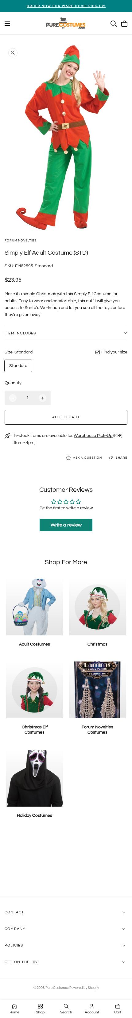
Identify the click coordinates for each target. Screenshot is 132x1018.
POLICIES (14, 945)
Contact (14, 912)
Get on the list (22, 962)
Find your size (114, 352)
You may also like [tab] (66, 864)
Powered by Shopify (84, 987)
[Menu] (7, 23)
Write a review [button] (66, 524)
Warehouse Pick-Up (93, 436)
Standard (18, 366)
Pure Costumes (56, 987)
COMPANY (15, 929)
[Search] (114, 24)
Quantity (13, 383)
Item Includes (20, 333)
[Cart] (124, 24)
